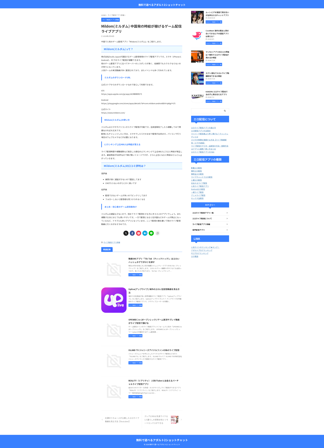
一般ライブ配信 (197, 192)
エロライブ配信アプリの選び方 (203, 127)
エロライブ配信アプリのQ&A (202, 152)
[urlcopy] (157, 233)
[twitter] (125, 233)
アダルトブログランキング (201, 250)
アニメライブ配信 (198, 195)
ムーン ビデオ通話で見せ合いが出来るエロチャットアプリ (217, 13)
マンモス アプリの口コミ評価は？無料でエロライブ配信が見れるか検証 (217, 54)
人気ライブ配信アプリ (200, 186)
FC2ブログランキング (199, 253)
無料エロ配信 (196, 171)
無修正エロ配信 (197, 174)
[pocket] (138, 233)
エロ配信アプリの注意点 (201, 130)
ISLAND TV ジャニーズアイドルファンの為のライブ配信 (153, 350)
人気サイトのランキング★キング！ (205, 247)
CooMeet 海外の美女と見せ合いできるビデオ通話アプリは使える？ (217, 33)
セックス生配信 (197, 198)
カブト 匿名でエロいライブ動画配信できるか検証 (217, 74)
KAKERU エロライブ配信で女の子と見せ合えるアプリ (217, 93)
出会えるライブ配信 (199, 183)
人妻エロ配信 (196, 180)
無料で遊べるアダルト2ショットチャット (162, 5)
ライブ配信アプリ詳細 (112, 242)
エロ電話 (194, 256)
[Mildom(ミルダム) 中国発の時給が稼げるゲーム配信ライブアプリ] (144, 233)
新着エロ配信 (196, 168)
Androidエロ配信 (198, 189)
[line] (151, 233)
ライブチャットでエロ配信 (201, 177)
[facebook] (132, 233)
